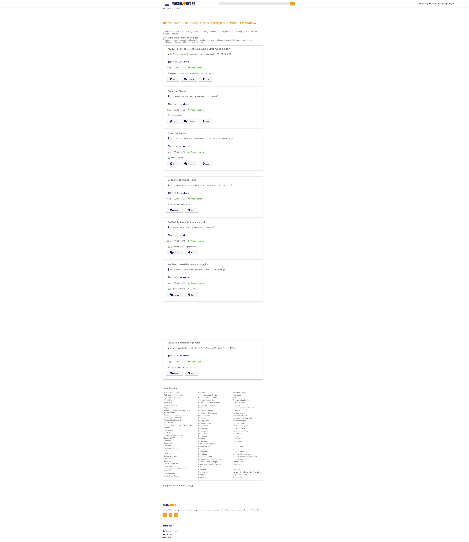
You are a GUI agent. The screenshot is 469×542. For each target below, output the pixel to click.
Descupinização (204, 421)
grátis (453, 4)
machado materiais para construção (188, 264)
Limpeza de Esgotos (240, 451)
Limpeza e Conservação (242, 454)
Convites (201, 392)
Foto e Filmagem (239, 392)
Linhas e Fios (238, 462)
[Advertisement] (214, 10)
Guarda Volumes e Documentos (245, 408)
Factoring (202, 469)
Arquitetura (168, 408)
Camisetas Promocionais (173, 435)
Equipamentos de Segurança (209, 459)
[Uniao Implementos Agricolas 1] (180, 367)
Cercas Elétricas (170, 456)
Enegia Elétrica (204, 451)
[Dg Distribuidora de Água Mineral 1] (182, 247)
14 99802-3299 (176, 104)
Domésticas (202, 433)
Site (173, 79)
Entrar (424, 4)
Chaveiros (168, 458)
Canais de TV (169, 438)
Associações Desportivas (173, 420)
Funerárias (237, 395)
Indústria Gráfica (239, 423)
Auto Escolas (169, 423)
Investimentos (238, 433)
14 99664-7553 (176, 278)
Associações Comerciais (173, 417)
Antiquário (168, 400)
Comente (192, 79)
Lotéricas (236, 469)
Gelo (234, 397)
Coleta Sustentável (171, 464)
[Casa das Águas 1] (175, 158)
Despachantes (203, 426)
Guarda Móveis (239, 403)
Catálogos (168, 451)
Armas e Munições (171, 405)
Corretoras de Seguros (207, 405)
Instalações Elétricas (241, 431)
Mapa (209, 79)
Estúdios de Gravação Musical (210, 464)
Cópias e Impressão (206, 400)
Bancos (167, 428)
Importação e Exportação (242, 418)
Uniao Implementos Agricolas (184, 342)
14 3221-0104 (175, 235)
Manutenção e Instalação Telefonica (247, 472)
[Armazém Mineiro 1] (176, 115)
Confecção (168, 466)
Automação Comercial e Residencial (178, 425)
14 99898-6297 (176, 62)
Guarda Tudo (238, 405)
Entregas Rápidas (205, 457)
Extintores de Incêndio (207, 467)
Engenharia (202, 454)
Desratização (203, 431)
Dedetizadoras (204, 415)
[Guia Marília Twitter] (171, 515)
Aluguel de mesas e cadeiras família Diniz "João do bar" (199, 48)
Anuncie (168, 537)
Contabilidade (169, 473)
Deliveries (202, 418)
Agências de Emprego (172, 392)
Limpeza (236, 449)
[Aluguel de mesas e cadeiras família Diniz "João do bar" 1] (191, 73)
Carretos (167, 446)
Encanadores (203, 449)
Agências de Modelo (172, 397)
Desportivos (203, 428)
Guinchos (236, 410)
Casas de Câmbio (171, 448)
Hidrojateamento (239, 413)
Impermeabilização (240, 415)
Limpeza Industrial (240, 459)
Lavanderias (237, 441)
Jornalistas (237, 439)
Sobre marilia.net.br (172, 531)
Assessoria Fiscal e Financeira (176, 415)
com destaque (443, 4)
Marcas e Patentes (240, 475)
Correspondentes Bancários (209, 403)
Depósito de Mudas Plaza (182, 179)
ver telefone (184, 62)
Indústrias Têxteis (239, 428)
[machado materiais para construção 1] (183, 289)
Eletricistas (202, 441)
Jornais (235, 436)
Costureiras (202, 408)
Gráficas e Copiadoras (241, 400)
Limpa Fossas (238, 446)
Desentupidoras (204, 423)
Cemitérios (168, 453)
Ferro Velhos (203, 472)
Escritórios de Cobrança (207, 462)
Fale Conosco (170, 534)
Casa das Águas (177, 133)
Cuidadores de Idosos (206, 410)
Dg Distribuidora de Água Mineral (186, 222)
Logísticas (236, 464)
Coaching (167, 461)
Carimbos (167, 441)
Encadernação (204, 446)
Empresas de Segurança (208, 444)
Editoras (201, 439)
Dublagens (202, 436)
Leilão (235, 444)
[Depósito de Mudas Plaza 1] (179, 204)
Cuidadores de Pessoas (207, 413)
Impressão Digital (239, 421)
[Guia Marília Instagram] (176, 515)
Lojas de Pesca (239, 467)
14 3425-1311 (175, 193)
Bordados (167, 433)
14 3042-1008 (175, 356)
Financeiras (202, 475)
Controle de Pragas (171, 476)
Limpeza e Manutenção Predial (245, 457)
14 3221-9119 (175, 146)
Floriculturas (203, 477)
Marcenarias (237, 477)
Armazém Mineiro (178, 91)
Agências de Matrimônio (173, 395)
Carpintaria (168, 443)
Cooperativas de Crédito (207, 395)
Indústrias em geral (240, 426)
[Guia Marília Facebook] (165, 515)
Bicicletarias (168, 430)
